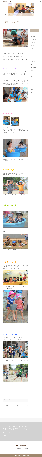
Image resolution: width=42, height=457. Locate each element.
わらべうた (33, 45)
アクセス (30, 428)
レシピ (32, 51)
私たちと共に (4, 428)
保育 (22, 24)
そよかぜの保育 (33, 36)
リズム (32, 48)
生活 (32, 76)
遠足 (32, 89)
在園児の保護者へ (34, 61)
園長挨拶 (4, 431)
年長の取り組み (33, 67)
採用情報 (25, 428)
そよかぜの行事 (33, 39)
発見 (32, 79)
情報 (32, 70)
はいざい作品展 (33, 42)
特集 (32, 73)
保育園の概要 (4, 429)
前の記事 (7, 405)
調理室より (14, 431)
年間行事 (9, 431)
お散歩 (32, 33)
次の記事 (18, 405)
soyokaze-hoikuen (8, 399)
